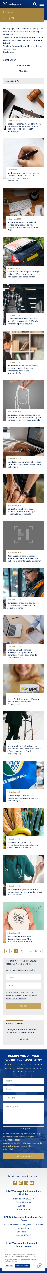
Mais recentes (23, 65)
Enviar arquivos (24, 1128)
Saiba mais (23, 1039)
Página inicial (8, 12)
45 (36, 951)
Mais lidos (23, 71)
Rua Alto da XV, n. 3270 (23, 1199)
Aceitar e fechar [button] (22, 1265)
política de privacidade (16, 999)
